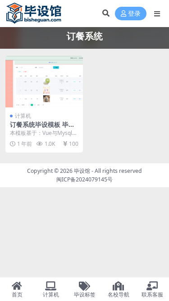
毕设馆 (82, 171)
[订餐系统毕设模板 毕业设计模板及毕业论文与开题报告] (44, 81)
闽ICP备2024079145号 (84, 179)
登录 (134, 13)
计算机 (23, 116)
